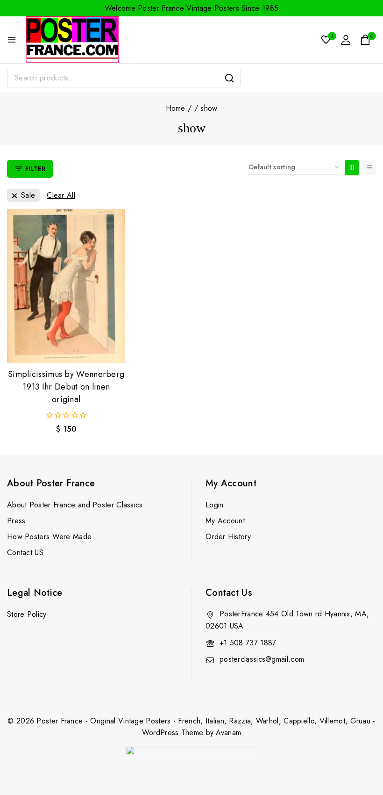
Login (215, 504)
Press (16, 520)
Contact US (25, 552)
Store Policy (27, 614)
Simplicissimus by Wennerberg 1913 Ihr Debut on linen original (66, 386)
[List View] (369, 167)
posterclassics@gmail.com (262, 659)
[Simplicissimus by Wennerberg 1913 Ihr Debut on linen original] (66, 286)
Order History (228, 536)
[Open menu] (11, 39)
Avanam (228, 732)
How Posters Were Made (49, 536)
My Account (225, 520)
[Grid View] (352, 167)
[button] (66, 347)
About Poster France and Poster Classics (75, 504)
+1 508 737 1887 (248, 642)
